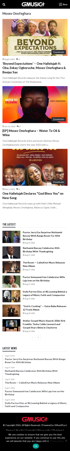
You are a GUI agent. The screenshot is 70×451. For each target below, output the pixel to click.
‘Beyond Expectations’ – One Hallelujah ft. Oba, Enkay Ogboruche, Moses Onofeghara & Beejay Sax (34, 68)
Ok (35, 446)
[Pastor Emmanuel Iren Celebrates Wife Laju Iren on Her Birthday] (11, 282)
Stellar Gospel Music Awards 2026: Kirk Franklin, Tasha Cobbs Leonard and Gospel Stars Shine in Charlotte (44, 324)
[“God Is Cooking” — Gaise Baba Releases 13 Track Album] (11, 311)
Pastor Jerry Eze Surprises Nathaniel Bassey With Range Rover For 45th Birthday (42, 236)
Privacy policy (57, 441)
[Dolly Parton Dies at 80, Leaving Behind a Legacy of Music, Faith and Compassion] (11, 296)
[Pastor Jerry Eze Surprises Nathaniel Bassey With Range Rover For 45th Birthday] (11, 237)
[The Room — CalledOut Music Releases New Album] (11, 267)
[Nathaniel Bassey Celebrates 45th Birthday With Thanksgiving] (11, 252)
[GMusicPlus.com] (33, 4)
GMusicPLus (60, 425)
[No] (66, 440)
